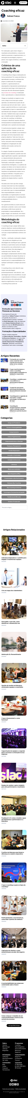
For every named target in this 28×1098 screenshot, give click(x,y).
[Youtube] (15, 305)
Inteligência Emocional (14, 459)
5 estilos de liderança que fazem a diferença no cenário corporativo (12, 853)
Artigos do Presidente (14, 422)
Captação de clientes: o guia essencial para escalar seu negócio (13, 951)
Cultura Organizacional (14, 436)
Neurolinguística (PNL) (14, 473)
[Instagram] (17, 305)
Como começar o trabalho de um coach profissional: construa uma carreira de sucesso (12, 1017)
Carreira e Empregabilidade (14, 427)
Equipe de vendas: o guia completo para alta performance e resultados (13, 786)
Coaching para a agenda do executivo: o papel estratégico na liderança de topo (18, 398)
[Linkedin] (20, 305)
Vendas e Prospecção (14, 501)
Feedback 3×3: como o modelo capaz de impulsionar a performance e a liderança (13, 819)
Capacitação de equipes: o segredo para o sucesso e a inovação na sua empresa (13, 752)
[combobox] (14, 507)
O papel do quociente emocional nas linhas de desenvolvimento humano (18, 389)
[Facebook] (12, 305)
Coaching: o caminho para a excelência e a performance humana (18, 380)
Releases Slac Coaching (14, 483)
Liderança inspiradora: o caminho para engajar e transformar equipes (13, 558)
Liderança (14, 464)
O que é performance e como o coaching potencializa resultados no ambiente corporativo (18, 371)
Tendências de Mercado (14, 497)
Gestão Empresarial (14, 450)
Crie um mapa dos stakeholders (11, 590)
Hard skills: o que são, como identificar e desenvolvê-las (10, 622)
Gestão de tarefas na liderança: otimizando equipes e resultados (12, 686)
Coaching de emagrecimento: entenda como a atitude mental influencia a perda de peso (18, 408)
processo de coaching (9, 92)
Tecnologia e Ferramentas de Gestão (14, 492)
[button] (25, 45)
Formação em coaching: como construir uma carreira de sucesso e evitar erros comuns (17, 361)
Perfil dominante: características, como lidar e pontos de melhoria (12, 918)
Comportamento (14, 432)
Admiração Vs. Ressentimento (11, 654)
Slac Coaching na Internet (14, 487)
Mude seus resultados (14, 469)
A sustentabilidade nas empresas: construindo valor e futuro (12, 984)
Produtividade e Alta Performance (14, 478)
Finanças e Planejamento (14, 446)
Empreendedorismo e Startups (14, 441)
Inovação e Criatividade (14, 455)
